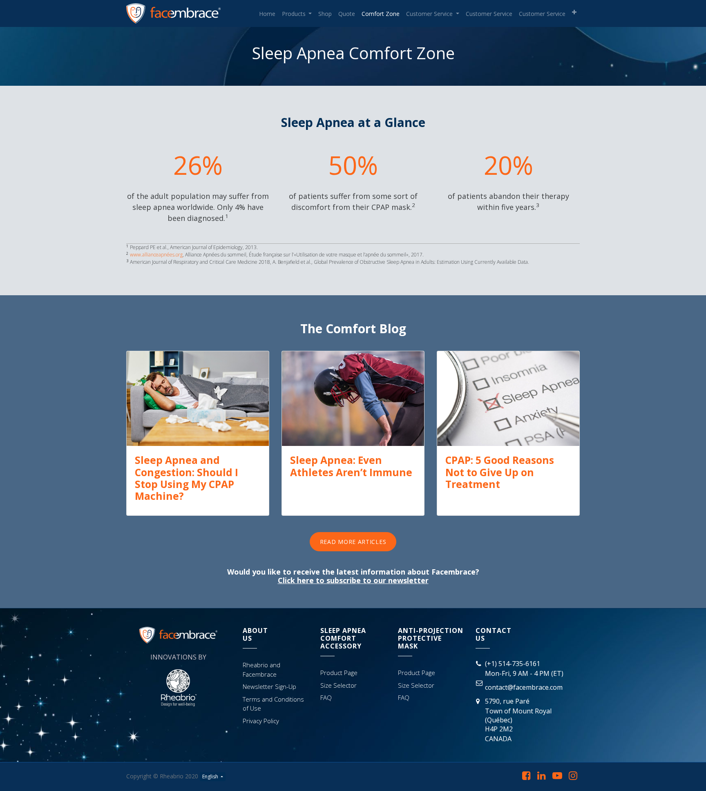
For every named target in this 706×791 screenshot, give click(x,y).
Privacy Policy (261, 721)
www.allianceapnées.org (156, 254)
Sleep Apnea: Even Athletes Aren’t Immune (351, 466)
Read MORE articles (353, 542)
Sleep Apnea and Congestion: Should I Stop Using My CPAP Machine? (186, 478)
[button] (574, 12)
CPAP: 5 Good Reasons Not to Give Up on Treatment (499, 472)
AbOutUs (255, 634)
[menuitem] (267, 13)
